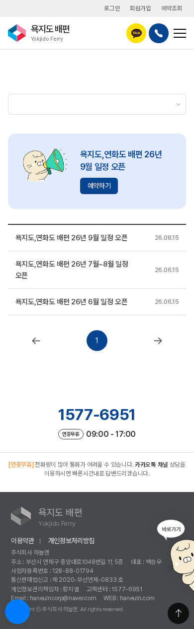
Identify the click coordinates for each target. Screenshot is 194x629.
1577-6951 (97, 414)
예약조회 (172, 8)
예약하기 (99, 186)
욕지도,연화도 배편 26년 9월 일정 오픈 (71, 237)
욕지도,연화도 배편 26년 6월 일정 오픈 (71, 301)
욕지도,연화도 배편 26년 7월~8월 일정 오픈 (71, 270)
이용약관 (22, 541)
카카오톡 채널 (151, 464)
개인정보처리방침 (71, 541)
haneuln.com (137, 598)
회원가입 (140, 8)
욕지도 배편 (50, 32)
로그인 (112, 8)
